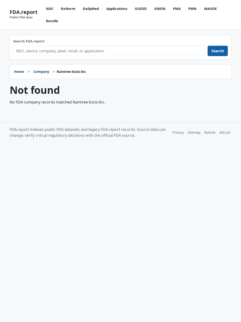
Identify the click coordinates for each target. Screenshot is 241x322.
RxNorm (68, 8)
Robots (210, 132)
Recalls (52, 20)
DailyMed (91, 8)
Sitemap (194, 132)
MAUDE (210, 8)
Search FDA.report (28, 41)
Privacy (178, 132)
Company (41, 71)
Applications (116, 8)
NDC (49, 8)
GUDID (141, 8)
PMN (192, 8)
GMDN (159, 8)
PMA (177, 8)
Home (19, 71)
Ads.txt (224, 132)
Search (217, 51)
